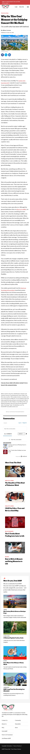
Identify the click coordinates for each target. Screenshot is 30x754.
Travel (5, 609)
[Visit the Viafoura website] (24, 456)
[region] (15, 439)
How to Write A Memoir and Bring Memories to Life (14, 561)
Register (25, 422)
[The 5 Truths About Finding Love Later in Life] (15, 522)
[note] (14, 51)
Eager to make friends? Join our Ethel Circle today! (11, 2)
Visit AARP (4, 731)
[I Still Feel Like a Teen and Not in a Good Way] (15, 497)
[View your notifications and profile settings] (26, 434)
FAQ (3, 727)
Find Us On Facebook (7, 734)
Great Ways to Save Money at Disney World (13, 663)
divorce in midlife (21, 209)
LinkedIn (9, 54)
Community (18, 720)
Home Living (6, 636)
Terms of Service (17, 745)
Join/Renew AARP (6, 738)
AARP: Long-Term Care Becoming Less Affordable (14, 690)
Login (16, 6)
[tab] (8, 434)
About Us (4, 724)
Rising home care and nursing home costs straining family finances (13, 694)
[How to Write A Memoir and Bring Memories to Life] (15, 547)
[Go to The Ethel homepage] (2, 6)
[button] (28, 7)
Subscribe (21, 6)
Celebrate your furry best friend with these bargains (14, 641)
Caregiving (6, 687)
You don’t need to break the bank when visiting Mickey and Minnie (14, 667)
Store (16, 727)
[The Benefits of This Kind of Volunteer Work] (15, 471)
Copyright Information (7, 745)
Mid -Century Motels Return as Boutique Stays (14, 612)
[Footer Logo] (15, 707)
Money (5, 660)
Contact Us (4, 720)
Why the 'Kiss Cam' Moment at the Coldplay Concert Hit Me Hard (14, 19)
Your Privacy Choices (16, 749)
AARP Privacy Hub (6, 749)
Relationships (5, 13)
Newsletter (18, 724)
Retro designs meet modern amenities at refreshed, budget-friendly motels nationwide (14, 616)
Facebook (2, 54)
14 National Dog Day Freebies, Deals (13, 638)
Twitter (6, 54)
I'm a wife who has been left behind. (15, 26)
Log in (19, 422)
